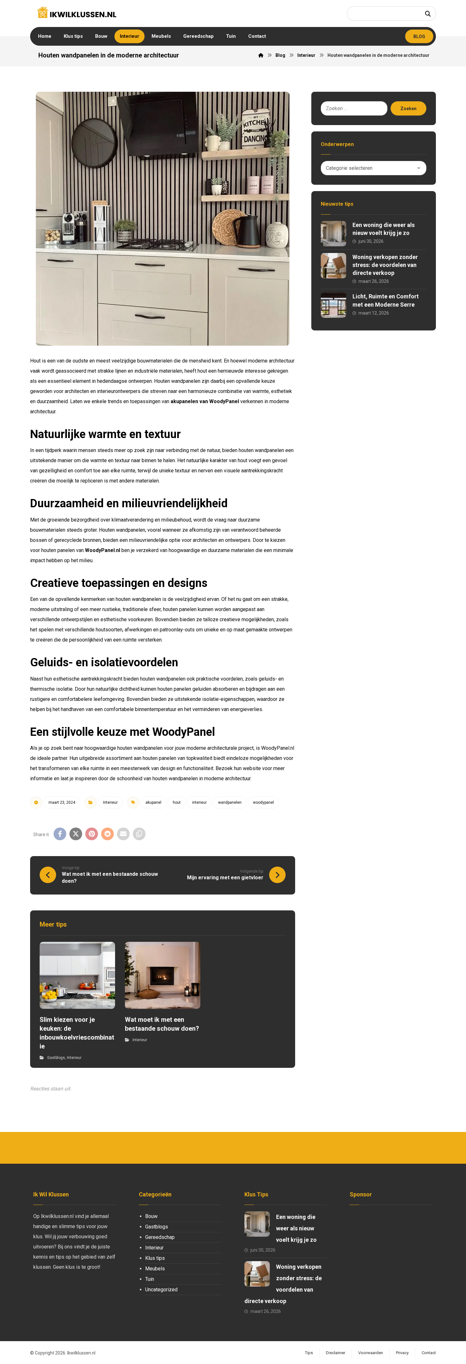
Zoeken (408, 108)
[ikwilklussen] (260, 55)
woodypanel (263, 802)
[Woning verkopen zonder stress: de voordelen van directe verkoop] (333, 265)
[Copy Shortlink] (139, 834)
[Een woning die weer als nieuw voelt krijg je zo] (333, 233)
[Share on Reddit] (107, 834)
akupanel (153, 802)
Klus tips (155, 1258)
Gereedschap (160, 1237)
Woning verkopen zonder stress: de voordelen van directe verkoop (385, 265)
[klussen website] (76, 12)
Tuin (149, 1279)
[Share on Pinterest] (91, 834)
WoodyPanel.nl (102, 550)
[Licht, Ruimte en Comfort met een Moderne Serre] (333, 305)
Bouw (151, 1216)
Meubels (155, 1269)
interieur (199, 802)
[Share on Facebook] (60, 834)
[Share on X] (75, 834)
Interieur (110, 802)
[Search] (428, 13)
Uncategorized (161, 1290)
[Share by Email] (123, 834)
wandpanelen (230, 802)
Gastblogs (56, 1057)
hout (177, 802)
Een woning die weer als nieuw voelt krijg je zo (296, 1228)
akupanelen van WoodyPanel (205, 401)
